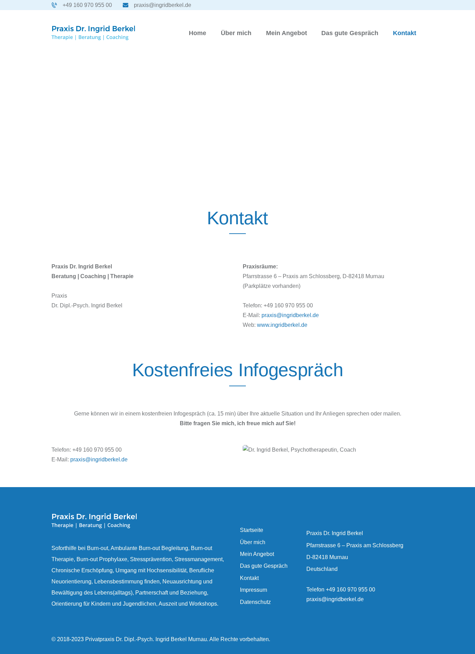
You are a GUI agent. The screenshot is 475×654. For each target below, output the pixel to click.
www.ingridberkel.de (282, 325)
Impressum (253, 590)
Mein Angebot (257, 554)
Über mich (252, 542)
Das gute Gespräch (264, 566)
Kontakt (249, 578)
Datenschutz (255, 602)
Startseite (251, 530)
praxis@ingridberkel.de (290, 315)
